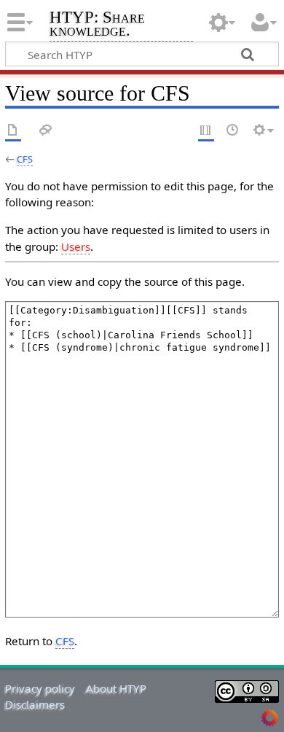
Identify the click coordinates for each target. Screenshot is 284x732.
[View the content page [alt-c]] (13, 130)
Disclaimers (35, 704)
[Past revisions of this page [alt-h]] (233, 130)
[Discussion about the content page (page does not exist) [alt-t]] (46, 130)
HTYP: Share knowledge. (97, 25)
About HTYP (116, 688)
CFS (25, 159)
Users (75, 246)
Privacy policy (40, 688)
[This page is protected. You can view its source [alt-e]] (206, 130)
